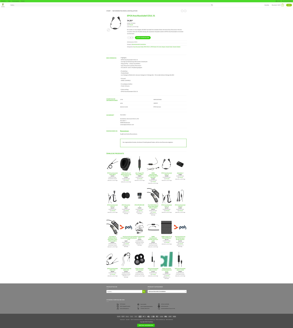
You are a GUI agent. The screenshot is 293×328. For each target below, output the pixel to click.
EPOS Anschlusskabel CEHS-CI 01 (126, 269)
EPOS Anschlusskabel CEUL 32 (112, 205)
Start (108, 11)
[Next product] (182, 11)
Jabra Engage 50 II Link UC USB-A (139, 173)
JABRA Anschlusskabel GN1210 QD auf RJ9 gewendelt (153, 175)
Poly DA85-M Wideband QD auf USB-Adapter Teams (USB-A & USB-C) (112, 239)
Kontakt (23, 1)
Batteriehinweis (169, 319)
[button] (278, 5)
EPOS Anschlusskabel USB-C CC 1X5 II (153, 269)
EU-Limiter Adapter (161, 46)
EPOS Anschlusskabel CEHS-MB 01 (112, 173)
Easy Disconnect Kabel (138, 46)
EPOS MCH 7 (180, 173)
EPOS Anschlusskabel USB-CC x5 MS (180, 269)
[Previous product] (185, 11)
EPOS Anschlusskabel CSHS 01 (180, 205)
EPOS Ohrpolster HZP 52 (126, 205)
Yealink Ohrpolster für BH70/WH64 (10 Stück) (167, 270)
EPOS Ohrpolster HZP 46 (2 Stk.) (139, 269)
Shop (9, 1)
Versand (131, 24)
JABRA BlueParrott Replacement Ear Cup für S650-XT (126, 174)
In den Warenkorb (143, 37)
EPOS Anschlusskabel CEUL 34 (166, 205)
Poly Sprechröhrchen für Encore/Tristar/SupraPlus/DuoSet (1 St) (129, 238)
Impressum (122, 319)
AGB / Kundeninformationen (137, 319)
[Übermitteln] (212, 5)
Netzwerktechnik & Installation (124, 11)
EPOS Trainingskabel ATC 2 (140, 237)
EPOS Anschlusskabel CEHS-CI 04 (112, 269)
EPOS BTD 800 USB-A (139, 205)
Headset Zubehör (176, 46)
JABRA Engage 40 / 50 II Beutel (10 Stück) (166, 237)
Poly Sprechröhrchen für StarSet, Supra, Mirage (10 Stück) (180, 238)
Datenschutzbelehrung (150, 319)
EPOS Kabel (153, 46)
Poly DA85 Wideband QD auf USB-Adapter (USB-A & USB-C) (153, 206)
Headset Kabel (169, 46)
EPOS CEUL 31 (147, 46)
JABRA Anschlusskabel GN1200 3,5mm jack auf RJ (153, 239)
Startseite (3, 1)
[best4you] (4, 5)
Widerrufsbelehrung (160, 319)
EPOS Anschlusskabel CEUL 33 (166, 173)
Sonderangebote (15, 1)
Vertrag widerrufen (146, 325)
